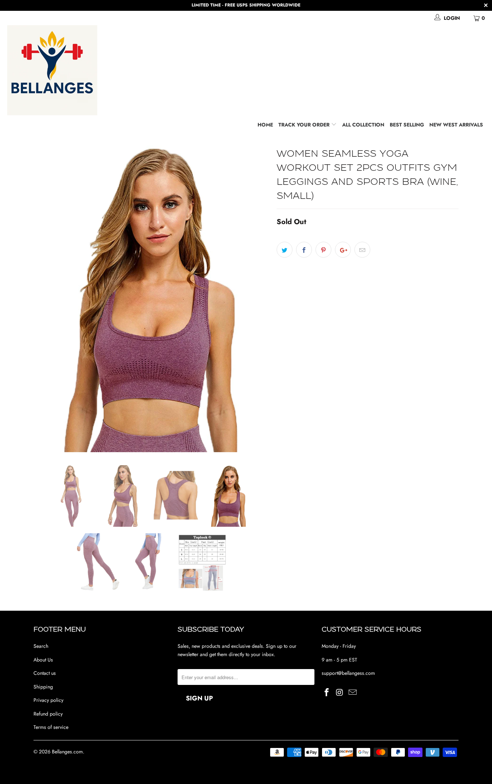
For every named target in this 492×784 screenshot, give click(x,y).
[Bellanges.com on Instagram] (340, 692)
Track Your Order (304, 124)
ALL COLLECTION (363, 124)
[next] (257, 299)
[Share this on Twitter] (284, 250)
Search (40, 646)
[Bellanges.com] (249, 70)
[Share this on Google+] (343, 250)
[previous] (46, 299)
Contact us (44, 673)
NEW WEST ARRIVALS (456, 124)
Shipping (43, 686)
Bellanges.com (67, 751)
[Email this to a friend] (362, 250)
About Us (43, 659)
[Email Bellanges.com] (352, 692)
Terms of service (50, 727)
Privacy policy (48, 700)
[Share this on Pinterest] (323, 250)
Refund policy (48, 713)
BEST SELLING (407, 124)
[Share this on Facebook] (304, 250)
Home (265, 124)
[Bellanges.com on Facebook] (327, 692)
